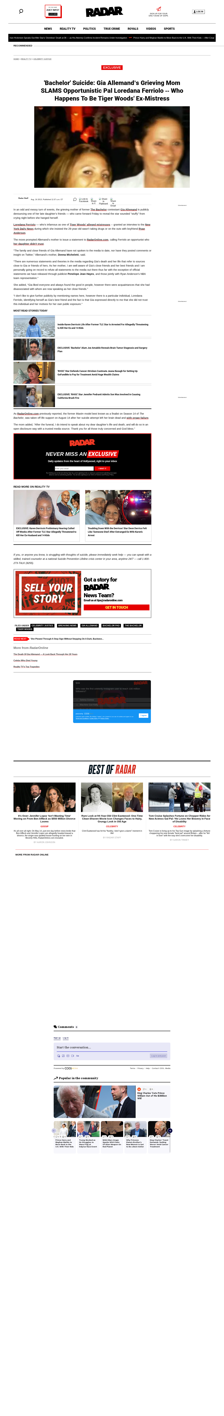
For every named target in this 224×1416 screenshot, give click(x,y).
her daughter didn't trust (28, 243)
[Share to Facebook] (83, 199)
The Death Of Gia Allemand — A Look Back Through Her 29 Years (45, 654)
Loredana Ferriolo (24, 224)
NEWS (48, 28)
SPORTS (169, 28)
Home (16, 59)
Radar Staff (23, 198)
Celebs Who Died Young (25, 660)
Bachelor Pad (111, 626)
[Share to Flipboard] (103, 199)
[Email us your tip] (53, 17)
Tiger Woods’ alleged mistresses (90, 224)
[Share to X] (93, 199)
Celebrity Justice (42, 59)
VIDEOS (151, 28)
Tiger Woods (24, 629)
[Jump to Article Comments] (74, 199)
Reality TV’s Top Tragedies (26, 667)
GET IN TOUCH (116, 607)
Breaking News (67, 626)
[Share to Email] (113, 199)
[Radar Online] (104, 11)
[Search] (21, 13)
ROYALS (133, 28)
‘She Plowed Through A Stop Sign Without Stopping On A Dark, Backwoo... (67, 639)
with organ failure (137, 417)
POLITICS (89, 28)
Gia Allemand (128, 209)
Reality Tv (26, 59)
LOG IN (199, 12)
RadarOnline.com (97, 239)
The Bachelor (98, 209)
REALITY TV (67, 28)
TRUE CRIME (112, 28)
